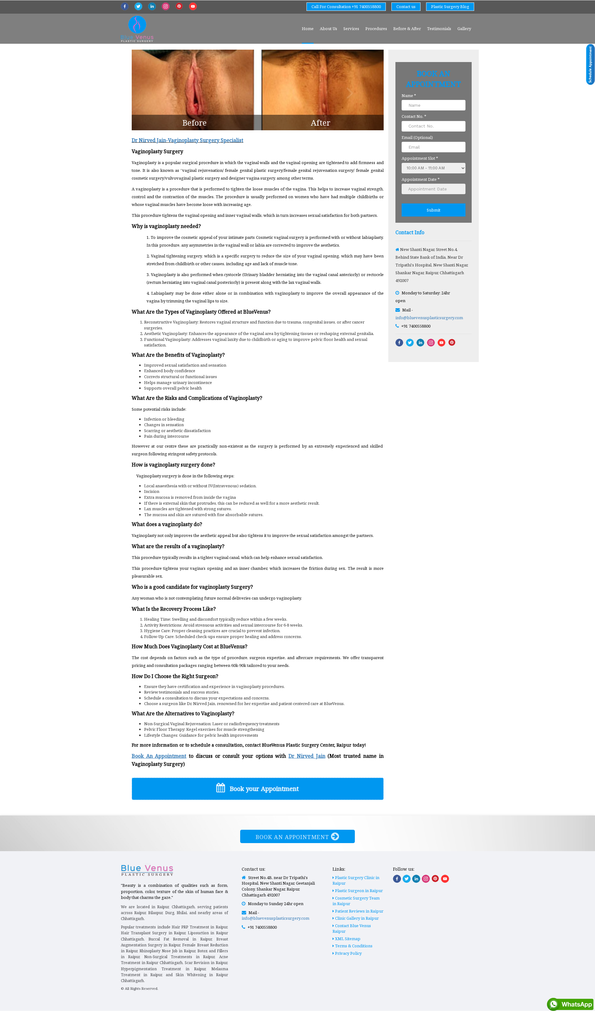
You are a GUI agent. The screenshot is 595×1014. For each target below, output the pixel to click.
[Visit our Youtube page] (445, 879)
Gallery (464, 28)
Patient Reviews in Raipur (358, 911)
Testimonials (439, 28)
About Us (328, 28)
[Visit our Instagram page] (426, 879)
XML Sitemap (347, 938)
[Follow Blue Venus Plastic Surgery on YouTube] (193, 6)
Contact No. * (414, 116)
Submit (433, 210)
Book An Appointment (293, 837)
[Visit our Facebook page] (397, 879)
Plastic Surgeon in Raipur (358, 890)
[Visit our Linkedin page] (416, 879)
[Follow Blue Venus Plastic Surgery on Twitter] (138, 6)
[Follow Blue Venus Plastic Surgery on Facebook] (125, 6)
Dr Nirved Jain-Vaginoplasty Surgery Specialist (187, 140)
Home (308, 28)
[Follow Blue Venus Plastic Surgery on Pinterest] (179, 6)
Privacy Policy (348, 953)
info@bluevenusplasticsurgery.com (429, 317)
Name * (409, 95)
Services (351, 28)
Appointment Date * (421, 179)
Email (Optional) (417, 137)
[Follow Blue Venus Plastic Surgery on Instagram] (166, 6)
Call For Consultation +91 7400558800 (346, 6)
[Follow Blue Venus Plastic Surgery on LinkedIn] (152, 6)
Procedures (376, 28)
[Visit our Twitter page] (407, 879)
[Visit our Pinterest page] (435, 878)
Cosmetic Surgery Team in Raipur (356, 901)
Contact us (406, 6)
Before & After (407, 28)
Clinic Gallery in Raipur (356, 918)
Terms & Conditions (353, 946)
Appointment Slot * (420, 158)
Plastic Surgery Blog (450, 6)
